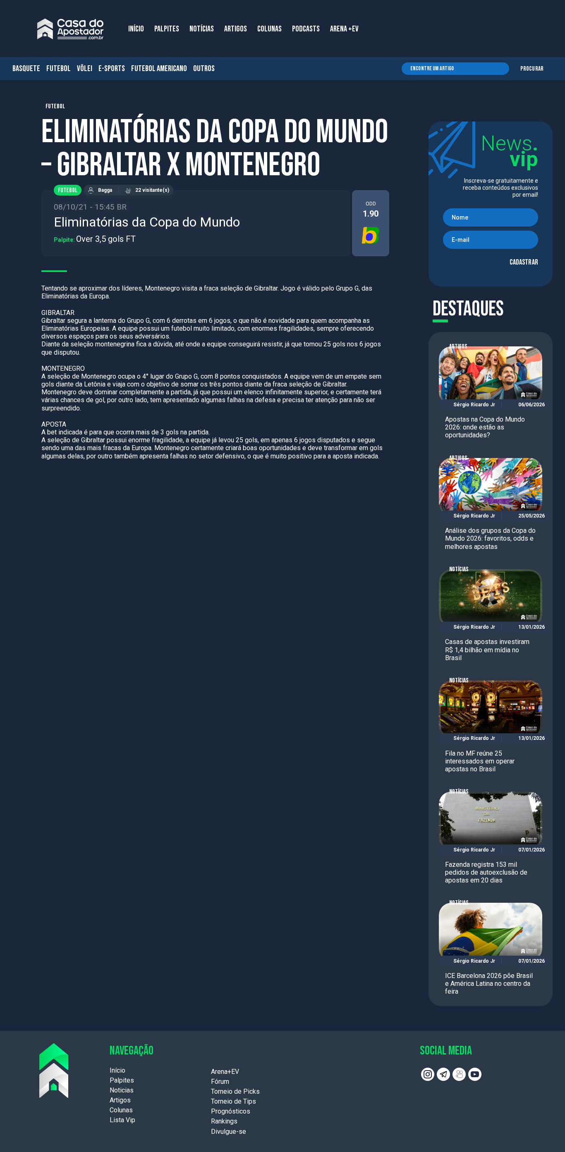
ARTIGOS (235, 29)
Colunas (121, 1110)
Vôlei (84, 69)
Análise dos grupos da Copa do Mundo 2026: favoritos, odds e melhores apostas (490, 538)
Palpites (122, 1080)
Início (117, 1070)
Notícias (459, 569)
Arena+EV (225, 1072)
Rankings (224, 1121)
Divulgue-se (228, 1131)
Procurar (531, 69)
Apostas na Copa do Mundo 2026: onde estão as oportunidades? (485, 427)
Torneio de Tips (233, 1101)
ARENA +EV (344, 29)
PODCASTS (306, 29)
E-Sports (111, 69)
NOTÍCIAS (201, 29)
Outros (204, 69)
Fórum (220, 1081)
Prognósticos (230, 1111)
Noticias (122, 1090)
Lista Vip (122, 1120)
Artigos (458, 347)
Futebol (58, 69)
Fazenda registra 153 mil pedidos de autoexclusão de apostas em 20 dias (486, 872)
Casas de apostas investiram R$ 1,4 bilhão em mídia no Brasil (487, 649)
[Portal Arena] (70, 29)
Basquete (26, 69)
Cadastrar (524, 262)
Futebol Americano (159, 69)
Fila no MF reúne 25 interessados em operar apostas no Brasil (480, 761)
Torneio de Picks (235, 1091)
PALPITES (166, 29)
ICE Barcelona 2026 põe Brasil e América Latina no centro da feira (489, 983)
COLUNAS (269, 29)
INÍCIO (136, 29)
